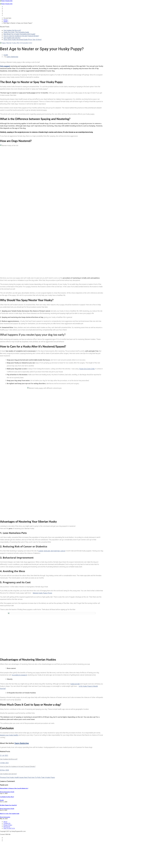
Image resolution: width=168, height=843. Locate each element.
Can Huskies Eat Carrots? (12, 38)
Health (5, 12)
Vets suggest (5, 66)
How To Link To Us (9, 828)
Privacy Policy (8, 825)
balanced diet (75, 684)
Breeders (6, 8)
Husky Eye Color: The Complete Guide (16, 32)
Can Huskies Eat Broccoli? (12, 30)
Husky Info (7, 10)
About (5, 821)
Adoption (6, 7)
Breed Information (5, 792)
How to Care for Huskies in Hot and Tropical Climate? (21, 36)
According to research (19, 675)
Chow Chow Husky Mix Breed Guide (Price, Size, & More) (23, 39)
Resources (7, 826)
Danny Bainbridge (12, 57)
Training (6, 13)
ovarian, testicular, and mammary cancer (51, 551)
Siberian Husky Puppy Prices (42, 593)
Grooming (7, 15)
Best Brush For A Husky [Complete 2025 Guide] (19, 34)
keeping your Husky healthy (9, 735)
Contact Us (7, 823)
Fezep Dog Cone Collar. (87, 369)
